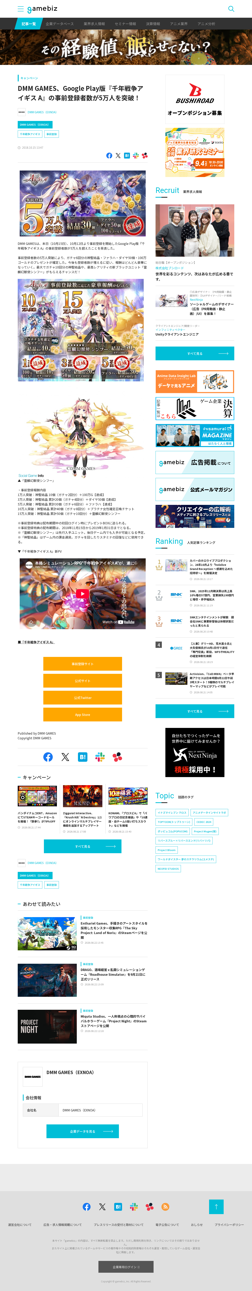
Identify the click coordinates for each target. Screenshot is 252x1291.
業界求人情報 (94, 23)
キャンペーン (29, 78)
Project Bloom (167, 850)
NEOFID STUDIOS (168, 869)
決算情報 (153, 23)
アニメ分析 (206, 23)
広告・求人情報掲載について (63, 1225)
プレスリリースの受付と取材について (119, 1225)
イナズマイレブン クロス (172, 812)
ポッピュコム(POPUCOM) (173, 831)
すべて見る (82, 846)
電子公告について (167, 1225)
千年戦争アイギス (30, 134)
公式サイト (83, 680)
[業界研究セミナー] (194, 152)
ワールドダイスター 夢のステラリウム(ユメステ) (186, 859)
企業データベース (60, 23)
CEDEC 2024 (203, 822)
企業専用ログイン (124, 1267)
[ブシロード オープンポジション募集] (194, 99)
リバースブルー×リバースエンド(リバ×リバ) (184, 840)
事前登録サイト (83, 663)
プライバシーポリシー (229, 1225)
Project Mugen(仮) (205, 831)
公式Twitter (83, 697)
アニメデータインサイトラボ (209, 812)
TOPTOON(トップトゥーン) (174, 822)
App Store (82, 714)
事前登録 (51, 134)
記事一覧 (29, 23)
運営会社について (20, 1225)
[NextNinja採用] (194, 752)
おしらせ (197, 1225)
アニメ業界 (179, 23)
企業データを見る (82, 1131)
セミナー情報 (125, 23)
